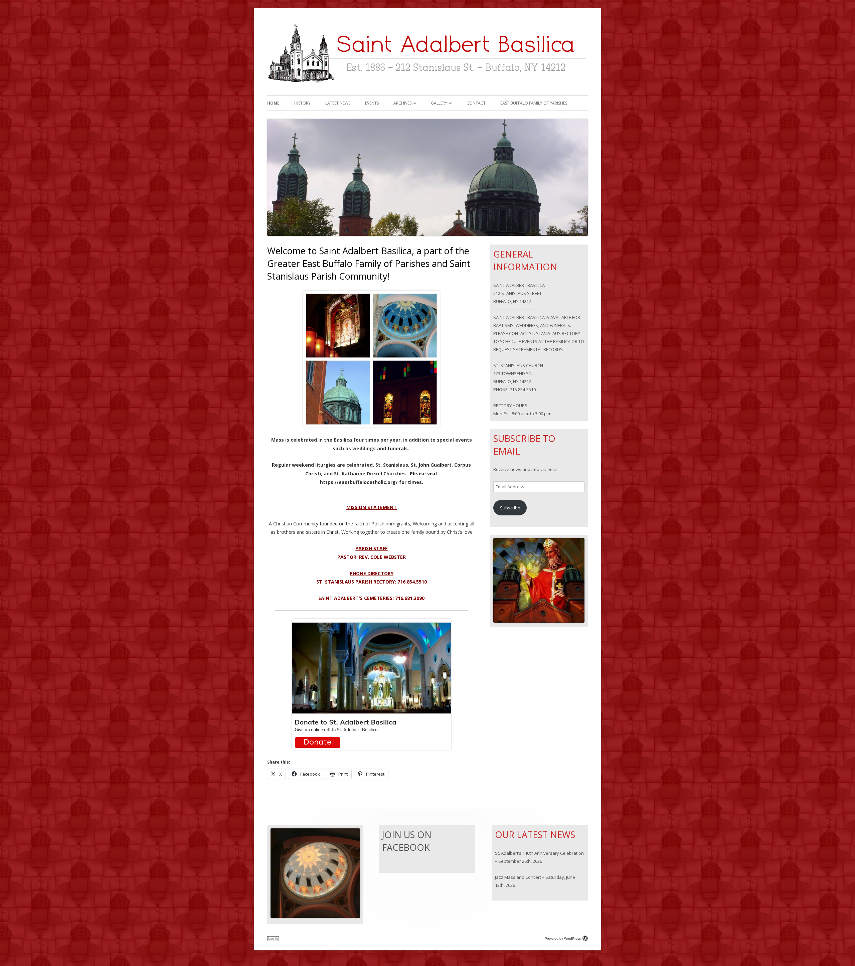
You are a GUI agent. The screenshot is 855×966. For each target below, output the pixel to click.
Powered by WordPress (563, 938)
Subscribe (510, 508)
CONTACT (476, 103)
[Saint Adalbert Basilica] (427, 85)
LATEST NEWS (337, 103)
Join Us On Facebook (407, 840)
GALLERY (439, 103)
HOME (273, 103)
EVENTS (372, 103)
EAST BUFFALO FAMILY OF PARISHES (533, 103)
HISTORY (302, 103)
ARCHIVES (402, 103)
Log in (273, 938)
